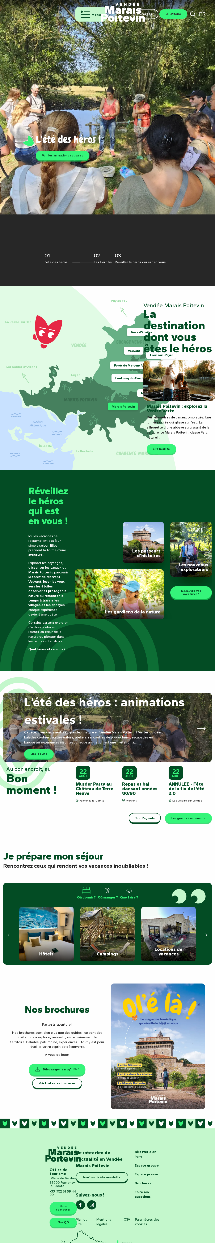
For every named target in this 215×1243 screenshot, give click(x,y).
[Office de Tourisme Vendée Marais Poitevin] (123, 10)
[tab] (86, 893)
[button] (192, 14)
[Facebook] (80, 1206)
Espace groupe (147, 1165)
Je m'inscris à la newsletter (102, 1177)
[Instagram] (91, 1206)
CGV (127, 1219)
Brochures (143, 1183)
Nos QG (63, 1222)
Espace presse (146, 1174)
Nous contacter (63, 1207)
